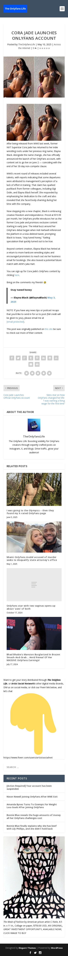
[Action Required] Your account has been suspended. (29, 787)
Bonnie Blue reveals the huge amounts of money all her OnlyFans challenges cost (34, 816)
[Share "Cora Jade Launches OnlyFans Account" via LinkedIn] (43, 358)
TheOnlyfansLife (26, 44)
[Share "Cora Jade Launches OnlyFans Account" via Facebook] (12, 358)
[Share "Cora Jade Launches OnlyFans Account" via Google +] (24, 358)
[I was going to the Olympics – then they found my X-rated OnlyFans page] (34, 489)
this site (49, 329)
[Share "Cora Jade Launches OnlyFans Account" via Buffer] (50, 358)
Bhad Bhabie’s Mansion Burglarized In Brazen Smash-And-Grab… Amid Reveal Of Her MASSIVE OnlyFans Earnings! (33, 657)
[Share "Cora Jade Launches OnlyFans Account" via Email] (31, 364)
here (17, 275)
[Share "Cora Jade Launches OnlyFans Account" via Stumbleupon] (56, 358)
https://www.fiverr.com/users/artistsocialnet (28, 757)
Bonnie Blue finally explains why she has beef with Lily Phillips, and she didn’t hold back (32, 827)
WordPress (57, 947)
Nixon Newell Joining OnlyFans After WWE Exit (32, 796)
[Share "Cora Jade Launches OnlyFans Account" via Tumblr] (31, 358)
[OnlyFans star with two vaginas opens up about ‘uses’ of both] (34, 584)
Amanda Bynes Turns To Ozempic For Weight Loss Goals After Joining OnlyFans (32, 806)
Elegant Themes (27, 947)
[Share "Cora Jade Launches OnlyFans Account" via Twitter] (18, 358)
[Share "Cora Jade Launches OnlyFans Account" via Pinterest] (37, 358)
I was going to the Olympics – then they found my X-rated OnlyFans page (30, 512)
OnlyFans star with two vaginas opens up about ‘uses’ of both (31, 607)
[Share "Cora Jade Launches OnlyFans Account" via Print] (37, 364)
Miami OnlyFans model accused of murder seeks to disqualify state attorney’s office (32, 558)
